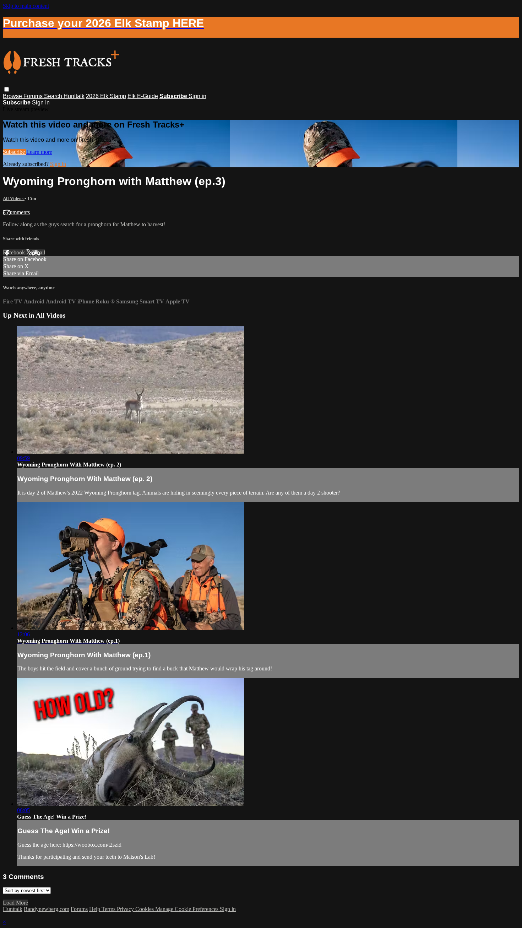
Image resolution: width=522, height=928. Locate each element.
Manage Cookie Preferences (187, 909)
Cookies (145, 909)
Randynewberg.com (46, 909)
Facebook (14, 252)
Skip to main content (26, 6)
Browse (13, 96)
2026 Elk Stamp (106, 96)
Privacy (126, 909)
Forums (33, 96)
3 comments (16, 212)
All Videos (14, 198)
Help (95, 909)
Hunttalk (74, 96)
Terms (109, 909)
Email (38, 252)
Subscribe (14, 152)
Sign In (41, 102)
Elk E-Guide (142, 96)
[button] (6, 89)
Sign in (197, 96)
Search (54, 96)
